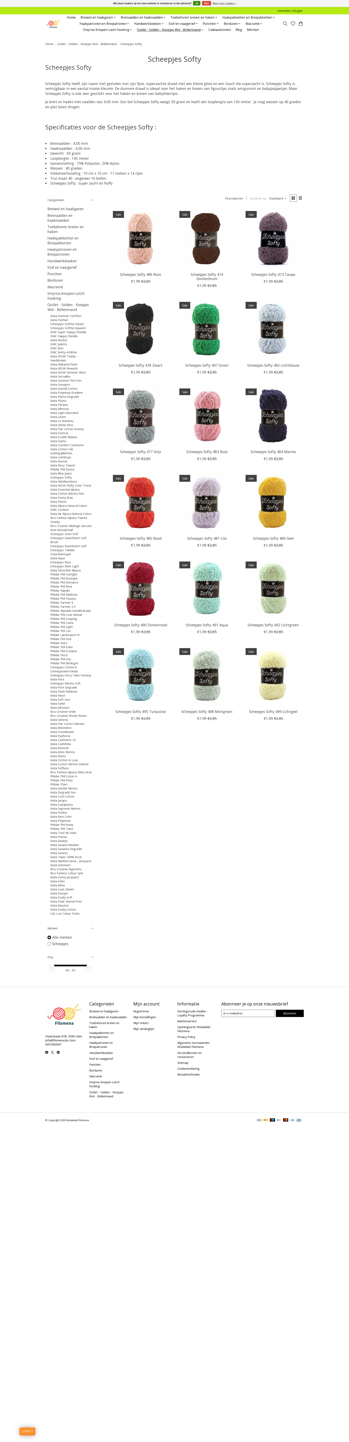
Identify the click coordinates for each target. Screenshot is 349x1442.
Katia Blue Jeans (61, 473)
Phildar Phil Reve (61, 586)
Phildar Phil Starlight (63, 574)
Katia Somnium (60, 865)
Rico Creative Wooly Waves (68, 716)
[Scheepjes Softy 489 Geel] (273, 502)
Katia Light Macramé (64, 413)
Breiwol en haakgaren (65, 208)
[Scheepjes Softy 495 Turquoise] (140, 675)
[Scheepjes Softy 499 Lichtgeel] (273, 675)
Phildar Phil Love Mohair (66, 615)
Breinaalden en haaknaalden (60, 218)
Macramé (55, 286)
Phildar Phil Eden (61, 647)
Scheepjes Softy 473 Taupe (273, 274)
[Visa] (292, 1120)
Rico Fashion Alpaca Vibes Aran (71, 772)
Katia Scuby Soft (61, 897)
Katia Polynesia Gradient (66, 392)
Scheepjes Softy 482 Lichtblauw (273, 365)
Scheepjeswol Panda (64, 671)
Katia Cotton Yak (61, 449)
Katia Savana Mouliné (64, 845)
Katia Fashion (59, 320)
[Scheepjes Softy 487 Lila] (207, 502)
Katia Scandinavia (62, 732)
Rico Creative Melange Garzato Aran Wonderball (71, 528)
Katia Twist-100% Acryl (65, 857)
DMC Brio (56, 348)
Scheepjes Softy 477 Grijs (140, 451)
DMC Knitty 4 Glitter (63, 352)
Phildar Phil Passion (63, 598)
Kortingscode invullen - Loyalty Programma (192, 1013)
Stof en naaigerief (62, 267)
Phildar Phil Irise (60, 639)
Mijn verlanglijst (143, 1029)
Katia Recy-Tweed (62, 465)
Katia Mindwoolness (63, 481)
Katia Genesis (59, 720)
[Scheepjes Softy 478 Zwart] (140, 329)
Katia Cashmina (60, 744)
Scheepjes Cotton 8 (63, 667)
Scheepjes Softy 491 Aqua (207, 624)
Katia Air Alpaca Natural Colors (71, 514)
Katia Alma (57, 885)
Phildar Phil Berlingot (64, 663)
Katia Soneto (59, 853)
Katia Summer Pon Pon (65, 380)
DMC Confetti (59, 510)
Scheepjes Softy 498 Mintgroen (206, 711)
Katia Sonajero (60, 384)
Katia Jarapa (58, 800)
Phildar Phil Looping (63, 619)
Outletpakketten (61, 453)
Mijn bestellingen (144, 1017)
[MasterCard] (285, 1120)
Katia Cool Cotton (62, 796)
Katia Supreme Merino (65, 808)
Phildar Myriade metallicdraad (70, 611)
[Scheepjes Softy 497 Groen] (207, 329)
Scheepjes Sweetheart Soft (68, 546)
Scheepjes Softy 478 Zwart (140, 365)
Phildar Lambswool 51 (65, 635)
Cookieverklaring (188, 1068)
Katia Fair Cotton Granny (67, 429)
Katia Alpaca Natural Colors (68, 506)
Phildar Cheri (58, 784)
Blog (239, 30)
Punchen (54, 273)
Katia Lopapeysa (61, 804)
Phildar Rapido (60, 590)
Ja (196, 3)
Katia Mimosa (59, 409)
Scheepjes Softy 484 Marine (273, 451)
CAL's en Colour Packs (65, 913)
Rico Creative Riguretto (66, 869)
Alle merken (62, 937)
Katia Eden (57, 881)
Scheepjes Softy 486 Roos (140, 274)
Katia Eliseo (58, 756)
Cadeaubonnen (219, 30)
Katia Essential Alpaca (65, 489)
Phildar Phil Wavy (61, 825)
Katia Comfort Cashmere (67, 445)
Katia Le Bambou (62, 421)
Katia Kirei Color (61, 816)
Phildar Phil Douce (62, 469)
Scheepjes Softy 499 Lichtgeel (273, 711)
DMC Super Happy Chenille (68, 332)
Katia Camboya (60, 457)
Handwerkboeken (62, 260)
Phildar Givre (58, 643)
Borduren (55, 280)
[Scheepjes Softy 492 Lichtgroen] (273, 589)
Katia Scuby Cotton (63, 909)
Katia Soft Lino (60, 699)
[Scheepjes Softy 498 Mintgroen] (207, 675)
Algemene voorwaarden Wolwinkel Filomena (193, 1045)
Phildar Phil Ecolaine (63, 651)
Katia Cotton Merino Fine (67, 493)
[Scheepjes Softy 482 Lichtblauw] (273, 329)
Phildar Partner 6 (61, 602)
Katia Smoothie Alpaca (65, 570)
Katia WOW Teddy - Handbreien (63, 358)
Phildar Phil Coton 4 (63, 776)
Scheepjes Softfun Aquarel (68, 328)
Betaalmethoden (188, 1074)
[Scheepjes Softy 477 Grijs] (140, 416)
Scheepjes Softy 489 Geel (273, 538)
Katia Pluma (58, 401)
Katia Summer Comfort (66, 316)
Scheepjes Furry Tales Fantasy (70, 675)
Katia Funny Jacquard (64, 877)
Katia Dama (58, 441)
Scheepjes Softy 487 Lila (207, 538)
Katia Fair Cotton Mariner (67, 724)
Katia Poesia (58, 837)
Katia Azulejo (59, 841)
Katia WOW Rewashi (64, 368)
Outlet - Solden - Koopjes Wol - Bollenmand (87, 44)
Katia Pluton (58, 502)
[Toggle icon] (285, 23)
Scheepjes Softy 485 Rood (141, 538)
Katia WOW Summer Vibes (68, 372)
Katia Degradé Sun (63, 792)
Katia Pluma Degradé (64, 397)
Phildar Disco (59, 655)
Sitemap (182, 1063)
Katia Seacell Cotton (63, 388)
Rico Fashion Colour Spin (66, 873)
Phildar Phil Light (61, 627)
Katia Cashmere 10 (63, 740)
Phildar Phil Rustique (64, 578)
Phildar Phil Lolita (61, 623)
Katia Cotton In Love (64, 760)
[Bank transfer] (259, 1120)
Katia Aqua (57, 558)
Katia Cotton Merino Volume (69, 764)
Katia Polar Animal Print (66, 901)
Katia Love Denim (62, 889)
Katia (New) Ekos (61, 425)
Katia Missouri (59, 707)
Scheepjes (60, 943)
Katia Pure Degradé (63, 687)
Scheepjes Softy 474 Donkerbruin (207, 276)
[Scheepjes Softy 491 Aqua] (207, 589)
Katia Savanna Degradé (66, 849)
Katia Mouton (59, 905)
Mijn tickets (141, 1023)
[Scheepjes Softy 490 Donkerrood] (140, 589)
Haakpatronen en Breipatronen (62, 252)
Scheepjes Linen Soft (64, 534)
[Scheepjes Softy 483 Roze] (207, 416)
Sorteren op (258, 198)
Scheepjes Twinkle (62, 550)
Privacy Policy (186, 1037)
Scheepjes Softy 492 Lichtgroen (273, 624)
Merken (253, 30)
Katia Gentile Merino (64, 788)
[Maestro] (272, 1120)
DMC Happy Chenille (64, 336)
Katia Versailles (60, 376)
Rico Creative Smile (63, 711)
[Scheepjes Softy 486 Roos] (140, 238)
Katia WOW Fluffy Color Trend (70, 485)
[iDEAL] (265, 1120)
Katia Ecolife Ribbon (63, 437)
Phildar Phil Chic (60, 659)
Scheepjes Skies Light (64, 566)
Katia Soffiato (59, 768)
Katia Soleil (57, 703)
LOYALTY (27, 1431)
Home (71, 17)
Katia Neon (57, 695)
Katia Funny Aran (61, 497)
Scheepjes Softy (61, 477)
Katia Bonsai (58, 461)
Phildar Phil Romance (64, 582)
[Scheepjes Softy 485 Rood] (140, 502)
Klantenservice (187, 1021)
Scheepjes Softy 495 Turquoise (141, 711)
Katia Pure (57, 679)
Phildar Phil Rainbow (63, 594)
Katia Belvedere (60, 728)
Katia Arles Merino (62, 752)
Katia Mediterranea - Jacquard (70, 861)
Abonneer (289, 1013)
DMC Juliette (58, 344)
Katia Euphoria (60, 736)
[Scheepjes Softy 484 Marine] (273, 416)
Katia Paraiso (59, 405)
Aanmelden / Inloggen (290, 11)
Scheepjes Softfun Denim (67, 324)
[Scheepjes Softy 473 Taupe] (273, 238)
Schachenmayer (60, 554)
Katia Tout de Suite (63, 833)
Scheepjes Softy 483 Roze (207, 451)
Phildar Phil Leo (60, 631)
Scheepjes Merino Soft (65, 683)
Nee (206, 3)
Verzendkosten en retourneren (189, 1055)
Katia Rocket (58, 340)
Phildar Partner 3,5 (63, 607)
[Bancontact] (279, 1120)
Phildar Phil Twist (61, 829)
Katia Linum (58, 417)
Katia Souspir (59, 893)
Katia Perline (58, 812)
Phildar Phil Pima (61, 780)
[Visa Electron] (299, 1120)
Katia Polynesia (60, 821)
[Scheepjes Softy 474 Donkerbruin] (207, 238)
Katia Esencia (59, 433)
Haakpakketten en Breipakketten (63, 240)
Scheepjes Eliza (60, 562)
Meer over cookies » (224, 3)
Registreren (141, 1011)
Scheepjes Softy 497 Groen (207, 365)
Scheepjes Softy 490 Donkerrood (140, 624)
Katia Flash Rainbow (63, 691)
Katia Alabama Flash (63, 364)
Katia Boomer (59, 748)
